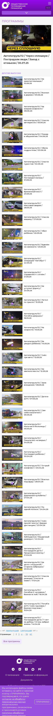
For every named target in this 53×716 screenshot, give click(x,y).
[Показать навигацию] (49, 3)
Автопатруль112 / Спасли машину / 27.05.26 (36, 218)
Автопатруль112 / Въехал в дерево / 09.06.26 (36, 93)
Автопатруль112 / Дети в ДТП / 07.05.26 (36, 397)
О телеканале (12, 675)
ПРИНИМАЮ (42, 702)
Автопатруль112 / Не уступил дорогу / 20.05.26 (34, 288)
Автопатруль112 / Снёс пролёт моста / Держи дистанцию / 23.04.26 (35, 523)
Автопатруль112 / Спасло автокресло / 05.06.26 (36, 121)
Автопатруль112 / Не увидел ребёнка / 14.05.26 (37, 342)
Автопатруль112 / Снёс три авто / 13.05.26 (35, 356)
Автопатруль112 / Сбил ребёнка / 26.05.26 (35, 232)
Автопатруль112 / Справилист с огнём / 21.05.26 (34, 274)
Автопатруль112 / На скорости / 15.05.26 (34, 328)
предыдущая (12, 630)
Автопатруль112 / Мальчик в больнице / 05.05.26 (35, 426)
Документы (27, 680)
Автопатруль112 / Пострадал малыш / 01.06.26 (34, 177)
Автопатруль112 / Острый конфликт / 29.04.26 (36, 466)
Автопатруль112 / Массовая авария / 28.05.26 (33, 205)
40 (30, 634)
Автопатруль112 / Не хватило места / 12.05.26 (36, 370)
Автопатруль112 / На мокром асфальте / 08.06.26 (34, 108)
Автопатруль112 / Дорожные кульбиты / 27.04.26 (35, 495)
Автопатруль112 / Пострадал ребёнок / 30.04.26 (34, 454)
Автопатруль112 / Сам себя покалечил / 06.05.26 (34, 412)
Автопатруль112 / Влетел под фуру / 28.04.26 (36, 480)
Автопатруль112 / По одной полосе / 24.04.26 (36, 508)
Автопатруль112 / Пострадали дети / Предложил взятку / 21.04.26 (34, 551)
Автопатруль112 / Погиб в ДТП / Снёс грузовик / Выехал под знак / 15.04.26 (36, 607)
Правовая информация (35, 675)
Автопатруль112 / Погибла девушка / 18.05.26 (33, 315)
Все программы (11, 641)
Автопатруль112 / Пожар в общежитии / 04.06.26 (36, 135)
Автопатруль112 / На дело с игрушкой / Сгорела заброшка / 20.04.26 (34, 565)
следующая (26, 630)
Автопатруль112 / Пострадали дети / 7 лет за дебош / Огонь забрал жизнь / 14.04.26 (36, 620)
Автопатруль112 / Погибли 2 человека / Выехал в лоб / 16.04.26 (35, 592)
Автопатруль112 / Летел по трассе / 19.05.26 (36, 301)
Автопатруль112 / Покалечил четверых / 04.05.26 (35, 440)
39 (27, 634)
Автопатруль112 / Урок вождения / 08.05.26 (35, 384)
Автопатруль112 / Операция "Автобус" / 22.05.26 (35, 260)
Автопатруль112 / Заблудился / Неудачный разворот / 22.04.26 (36, 536)
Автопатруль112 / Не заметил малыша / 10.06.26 (34, 81)
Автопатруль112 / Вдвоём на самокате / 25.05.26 (36, 245)
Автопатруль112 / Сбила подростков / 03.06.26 (36, 149)
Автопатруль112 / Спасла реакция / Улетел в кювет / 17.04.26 (36, 578)
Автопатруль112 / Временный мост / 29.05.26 (33, 191)
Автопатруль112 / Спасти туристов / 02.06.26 (36, 163)
